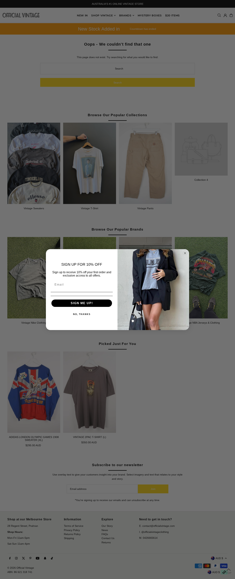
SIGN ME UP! (82, 303)
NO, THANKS (82, 314)
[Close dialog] (185, 253)
